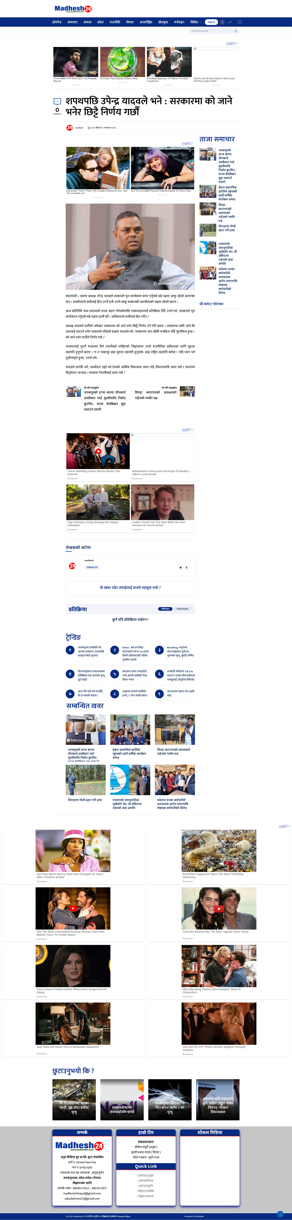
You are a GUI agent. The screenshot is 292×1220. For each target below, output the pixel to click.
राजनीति (115, 22)
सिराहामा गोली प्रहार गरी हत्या (85, 800)
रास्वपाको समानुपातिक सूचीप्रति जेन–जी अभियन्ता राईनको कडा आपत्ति (127, 804)
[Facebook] (186, 568)
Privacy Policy (123, 1216)
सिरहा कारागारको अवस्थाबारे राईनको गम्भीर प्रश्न (173, 751)
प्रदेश (100, 22)
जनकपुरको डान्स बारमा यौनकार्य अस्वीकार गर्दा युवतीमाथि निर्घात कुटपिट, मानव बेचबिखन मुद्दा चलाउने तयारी (83, 757)
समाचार (73, 22)
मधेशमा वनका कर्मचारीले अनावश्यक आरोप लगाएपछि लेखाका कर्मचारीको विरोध (172, 804)
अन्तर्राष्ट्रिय (146, 22)
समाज (87, 22)
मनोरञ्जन (179, 22)
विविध (194, 22)
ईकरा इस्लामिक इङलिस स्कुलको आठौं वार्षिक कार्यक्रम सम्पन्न (129, 753)
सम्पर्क (113, 1216)
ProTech (200, 1216)
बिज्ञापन (106, 1216)
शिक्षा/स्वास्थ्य (146, 1196)
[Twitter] (181, 568)
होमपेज (56, 22)
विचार (130, 22)
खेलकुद (163, 22)
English (211, 22)
